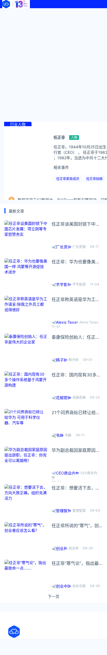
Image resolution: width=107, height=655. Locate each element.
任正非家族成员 (67, 179)
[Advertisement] (53, 64)
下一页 (53, 596)
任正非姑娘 (94, 179)
